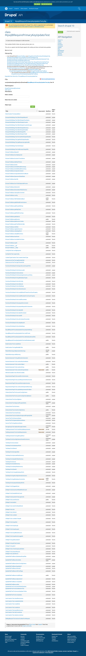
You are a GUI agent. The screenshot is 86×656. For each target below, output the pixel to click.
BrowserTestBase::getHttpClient (13, 209)
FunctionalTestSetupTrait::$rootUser (14, 272)
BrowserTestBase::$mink (11, 164)
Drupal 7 (11, 8)
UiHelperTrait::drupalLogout (12, 529)
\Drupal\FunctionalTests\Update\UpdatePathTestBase (24, 74)
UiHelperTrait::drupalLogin (12, 525)
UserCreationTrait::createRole (13, 604)
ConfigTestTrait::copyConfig (12, 254)
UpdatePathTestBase (33, 69)
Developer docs (40, 639)
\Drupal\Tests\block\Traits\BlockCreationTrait (18, 59)
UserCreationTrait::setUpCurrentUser (14, 615)
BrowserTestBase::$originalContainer (14, 170)
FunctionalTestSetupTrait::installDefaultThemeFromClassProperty (21, 292)
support (40, 624)
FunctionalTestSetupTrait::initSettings (15, 286)
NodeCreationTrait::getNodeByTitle (14, 347)
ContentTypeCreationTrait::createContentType (17, 257)
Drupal (74, 651)
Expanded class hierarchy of (21, 76)
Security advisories (9, 640)
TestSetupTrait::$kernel (11, 448)
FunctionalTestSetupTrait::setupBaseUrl (15, 322)
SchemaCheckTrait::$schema (12, 406)
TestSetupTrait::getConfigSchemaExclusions (16, 475)
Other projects (24, 8)
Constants (60, 46)
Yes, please (37, 4)
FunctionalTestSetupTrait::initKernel (14, 284)
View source (8, 89)
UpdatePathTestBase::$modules (13, 560)
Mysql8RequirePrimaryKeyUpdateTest (39, 72)
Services (60, 53)
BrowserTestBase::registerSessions (14, 229)
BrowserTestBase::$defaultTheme (14, 162)
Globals (60, 47)
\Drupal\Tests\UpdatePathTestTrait (18, 71)
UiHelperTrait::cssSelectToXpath (13, 518)
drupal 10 (8, 21)
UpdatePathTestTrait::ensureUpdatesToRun (16, 591)
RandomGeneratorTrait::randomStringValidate (17, 369)
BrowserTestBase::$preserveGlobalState (15, 176)
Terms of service (71, 640)
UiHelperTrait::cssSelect (11, 515)
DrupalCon (23, 643)
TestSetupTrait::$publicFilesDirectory (14, 459)
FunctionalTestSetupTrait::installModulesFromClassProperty (20, 295)
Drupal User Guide (40, 637)
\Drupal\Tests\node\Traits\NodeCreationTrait (18, 60)
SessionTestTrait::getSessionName (14, 423)
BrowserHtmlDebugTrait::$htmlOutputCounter (17, 122)
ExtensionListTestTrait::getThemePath (15, 262)
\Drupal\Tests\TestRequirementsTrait (16, 63)
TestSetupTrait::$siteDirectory (13, 463)
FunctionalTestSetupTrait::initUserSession (16, 288)
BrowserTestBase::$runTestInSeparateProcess (17, 183)
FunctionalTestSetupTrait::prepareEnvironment (17, 303)
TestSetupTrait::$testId (11, 469)
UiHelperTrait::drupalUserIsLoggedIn (14, 536)
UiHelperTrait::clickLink (11, 512)
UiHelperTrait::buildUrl (11, 502)
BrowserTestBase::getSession (13, 219)
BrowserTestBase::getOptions (13, 216)
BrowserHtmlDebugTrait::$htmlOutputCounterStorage (19, 125)
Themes (54, 639)
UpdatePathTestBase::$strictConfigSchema (16, 563)
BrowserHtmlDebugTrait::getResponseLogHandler (18, 142)
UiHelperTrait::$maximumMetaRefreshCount (16, 489)
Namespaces (61, 50)
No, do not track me (46, 4)
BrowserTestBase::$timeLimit (13, 187)
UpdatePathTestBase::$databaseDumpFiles (16, 556)
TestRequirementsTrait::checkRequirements (16, 432)
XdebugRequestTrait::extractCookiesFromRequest (18, 618)
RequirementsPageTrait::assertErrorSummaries (17, 376)
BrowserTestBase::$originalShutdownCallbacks (17, 173)
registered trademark (38, 652)
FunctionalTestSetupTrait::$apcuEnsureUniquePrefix (18, 265)
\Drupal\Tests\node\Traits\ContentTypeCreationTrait (20, 62)
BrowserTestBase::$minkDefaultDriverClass (16, 168)
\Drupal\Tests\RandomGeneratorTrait (39, 59)
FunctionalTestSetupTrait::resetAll (14, 315)
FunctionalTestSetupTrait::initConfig (14, 281)
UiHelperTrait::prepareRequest (13, 551)
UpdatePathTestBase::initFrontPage (14, 571)
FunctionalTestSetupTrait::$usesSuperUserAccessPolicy (19, 275)
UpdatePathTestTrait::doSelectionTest (15, 588)
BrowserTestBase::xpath (11, 242)
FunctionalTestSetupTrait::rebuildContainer (16, 312)
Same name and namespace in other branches (18, 40)
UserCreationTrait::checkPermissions (14, 598)
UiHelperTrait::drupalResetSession (14, 532)
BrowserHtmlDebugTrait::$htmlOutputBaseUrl (17, 117)
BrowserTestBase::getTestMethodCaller (15, 224)
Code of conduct (25, 645)
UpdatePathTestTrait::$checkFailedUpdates (16, 586)
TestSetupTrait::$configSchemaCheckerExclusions (18, 439)
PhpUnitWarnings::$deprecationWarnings (15, 350)
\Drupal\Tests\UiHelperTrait (14, 57)
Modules (54, 637)
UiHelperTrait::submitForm (12, 553)
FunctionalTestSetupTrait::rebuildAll (14, 310)
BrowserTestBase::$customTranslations (15, 158)
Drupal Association (72, 637)
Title (21, 111)
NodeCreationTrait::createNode (13, 343)
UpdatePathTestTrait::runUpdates (14, 594)
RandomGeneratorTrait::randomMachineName (17, 361)
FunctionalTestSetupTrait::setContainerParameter (18, 319)
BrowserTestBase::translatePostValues (15, 239)
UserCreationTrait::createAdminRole (14, 601)
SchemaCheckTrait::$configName (13, 399)
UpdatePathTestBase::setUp (12, 584)
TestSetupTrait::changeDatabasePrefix (15, 472)
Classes (60, 43)
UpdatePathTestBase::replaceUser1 (14, 578)
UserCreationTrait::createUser (13, 607)
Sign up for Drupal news (11, 639)
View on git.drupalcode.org (47, 79)
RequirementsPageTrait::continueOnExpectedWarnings (19, 386)
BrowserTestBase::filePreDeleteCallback (15, 198)
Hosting (22, 639)
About (69, 634)
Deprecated (60, 52)
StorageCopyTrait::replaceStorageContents (16, 426)
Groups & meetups (25, 642)
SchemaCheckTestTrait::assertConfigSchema (16, 392)
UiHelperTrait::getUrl (10, 546)
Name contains (9, 94)
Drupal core (54, 636)
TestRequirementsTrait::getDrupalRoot (15, 435)
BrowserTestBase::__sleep (12, 247)
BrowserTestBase (21, 56)
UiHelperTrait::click (10, 509)
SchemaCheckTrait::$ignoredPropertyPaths (16, 403)
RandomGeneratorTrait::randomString (15, 367)
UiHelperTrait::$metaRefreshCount (14, 493)
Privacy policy (70, 642)
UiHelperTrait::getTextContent (13, 543)
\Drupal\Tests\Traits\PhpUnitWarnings (34, 65)
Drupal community (26, 626)
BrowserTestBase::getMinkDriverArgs (15, 213)
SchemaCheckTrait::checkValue (13, 412)
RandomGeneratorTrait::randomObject (15, 364)
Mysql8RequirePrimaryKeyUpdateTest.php (30, 21)
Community (23, 634)
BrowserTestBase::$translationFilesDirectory (16, 189)
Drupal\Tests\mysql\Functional (12, 88)
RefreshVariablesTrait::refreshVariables (15, 372)
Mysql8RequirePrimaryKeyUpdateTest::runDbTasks (18, 333)
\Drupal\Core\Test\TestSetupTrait (29, 57)
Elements (60, 55)
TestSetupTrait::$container (12, 442)
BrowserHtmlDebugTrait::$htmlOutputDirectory (17, 127)
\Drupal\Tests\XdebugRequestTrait (15, 65)
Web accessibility (71, 636)
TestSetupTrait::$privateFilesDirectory (15, 455)
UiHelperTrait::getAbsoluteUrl (13, 539)
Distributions (55, 640)
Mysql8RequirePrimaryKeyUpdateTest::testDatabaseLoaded (20, 340)
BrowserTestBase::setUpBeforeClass (14, 233)
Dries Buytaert (49, 652)
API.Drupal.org (39, 640)
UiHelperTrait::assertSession (12, 499)
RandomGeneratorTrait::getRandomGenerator (17, 358)
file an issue (32, 624)
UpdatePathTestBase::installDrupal (14, 575)
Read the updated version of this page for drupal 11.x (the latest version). (26, 26)
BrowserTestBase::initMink (12, 227)
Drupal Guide (39, 636)
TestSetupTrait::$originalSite (12, 451)
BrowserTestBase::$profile (12, 179)
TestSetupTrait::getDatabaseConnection (15, 479)
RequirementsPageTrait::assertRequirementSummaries (19, 379)
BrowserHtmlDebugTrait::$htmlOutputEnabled (17, 129)
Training (23, 637)
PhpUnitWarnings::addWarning (13, 354)
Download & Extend (57, 634)
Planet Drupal (8, 636)
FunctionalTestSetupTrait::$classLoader (15, 270)
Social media (8, 637)
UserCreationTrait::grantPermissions (14, 610)
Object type (8, 104)
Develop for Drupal (33, 8)
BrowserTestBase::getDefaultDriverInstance (16, 202)
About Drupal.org (71, 639)
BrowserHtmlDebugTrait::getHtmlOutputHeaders (17, 139)
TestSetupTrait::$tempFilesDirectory (14, 466)
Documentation (40, 634)
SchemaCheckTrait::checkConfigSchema (15, 410)
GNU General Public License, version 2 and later (60, 651)
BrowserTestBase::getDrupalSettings (14, 206)
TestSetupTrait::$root (11, 461)
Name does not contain (11, 99)
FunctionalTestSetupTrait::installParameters (16, 299)
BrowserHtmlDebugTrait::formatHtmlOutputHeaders (18, 136)
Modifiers (48, 111)
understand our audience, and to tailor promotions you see (57, 1)
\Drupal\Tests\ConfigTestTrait (41, 62)
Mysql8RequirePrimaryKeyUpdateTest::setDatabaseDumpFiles (21, 336)
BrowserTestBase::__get (11, 245)
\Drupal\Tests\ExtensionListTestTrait (16, 68)
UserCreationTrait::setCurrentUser (14, 612)
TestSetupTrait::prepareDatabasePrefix (15, 482)
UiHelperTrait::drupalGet (11, 522)
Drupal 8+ (16, 8)
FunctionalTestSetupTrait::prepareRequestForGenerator (19, 306)
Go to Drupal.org (6, 9)
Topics (59, 41)
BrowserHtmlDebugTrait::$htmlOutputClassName (17, 120)
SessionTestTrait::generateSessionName (15, 420)
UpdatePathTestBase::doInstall (13, 568)
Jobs (6, 642)
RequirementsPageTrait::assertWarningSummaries (18, 383)
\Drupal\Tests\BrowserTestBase (39, 71)
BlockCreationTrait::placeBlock (13, 114)
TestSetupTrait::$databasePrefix (13, 445)
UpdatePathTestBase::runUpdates (14, 581)
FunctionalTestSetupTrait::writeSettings (15, 326)
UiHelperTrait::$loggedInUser (12, 486)
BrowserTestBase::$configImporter (14, 154)
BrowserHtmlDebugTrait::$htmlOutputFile (16, 131)
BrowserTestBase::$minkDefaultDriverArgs (16, 166)
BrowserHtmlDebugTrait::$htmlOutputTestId (16, 134)
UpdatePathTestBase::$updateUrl (14, 566)
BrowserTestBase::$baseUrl (12, 152)
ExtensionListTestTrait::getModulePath (15, 260)
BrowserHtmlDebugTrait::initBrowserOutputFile (17, 149)
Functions (60, 44)
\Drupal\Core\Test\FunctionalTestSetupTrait (39, 56)
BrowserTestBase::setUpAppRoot (14, 231)
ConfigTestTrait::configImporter (13, 250)
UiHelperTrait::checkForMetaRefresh (14, 506)
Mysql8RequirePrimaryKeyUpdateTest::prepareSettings (19, 329)
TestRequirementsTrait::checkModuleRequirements (18, 429)
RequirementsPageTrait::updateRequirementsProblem (19, 389)
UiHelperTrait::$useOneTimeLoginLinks (15, 496)
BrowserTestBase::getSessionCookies (15, 221)
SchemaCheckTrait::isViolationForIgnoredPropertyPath (19, 415)
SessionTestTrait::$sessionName (13, 418)
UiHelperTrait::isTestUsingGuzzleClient (15, 548)
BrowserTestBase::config (12, 195)
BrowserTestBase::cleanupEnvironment (15, 192)
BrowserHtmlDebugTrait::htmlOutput (14, 145)
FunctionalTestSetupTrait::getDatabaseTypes (16, 277)
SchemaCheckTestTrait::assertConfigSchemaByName (18, 395)
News (6, 634)
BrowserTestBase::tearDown (12, 236)
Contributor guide (25, 640)
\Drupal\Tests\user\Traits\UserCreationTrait (37, 63)
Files (59, 49)
